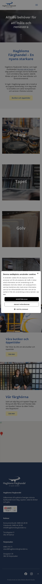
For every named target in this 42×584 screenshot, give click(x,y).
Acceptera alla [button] (22, 299)
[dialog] (21, 292)
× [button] (37, 273)
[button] (21, 309)
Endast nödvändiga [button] (22, 304)
